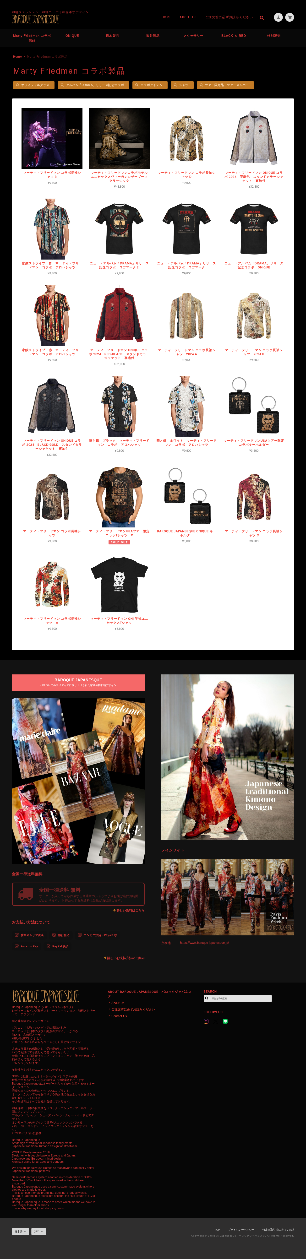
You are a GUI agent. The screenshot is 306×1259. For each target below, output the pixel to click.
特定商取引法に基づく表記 (278, 1229)
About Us (188, 17)
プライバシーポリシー (241, 1229)
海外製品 (153, 36)
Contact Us (119, 1016)
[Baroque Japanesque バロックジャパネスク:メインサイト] (227, 897)
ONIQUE (72, 36)
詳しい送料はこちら (131, 910)
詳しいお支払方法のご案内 (126, 958)
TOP (217, 1229)
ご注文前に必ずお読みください (229, 17)
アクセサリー (193, 36)
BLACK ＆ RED (233, 36)
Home (166, 17)
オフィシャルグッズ (35, 85)
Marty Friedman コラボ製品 (32, 38)
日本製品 (112, 36)
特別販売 (274, 36)
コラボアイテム (151, 85)
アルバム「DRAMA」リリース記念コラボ (95, 85)
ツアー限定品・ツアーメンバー (227, 85)
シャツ (183, 85)
